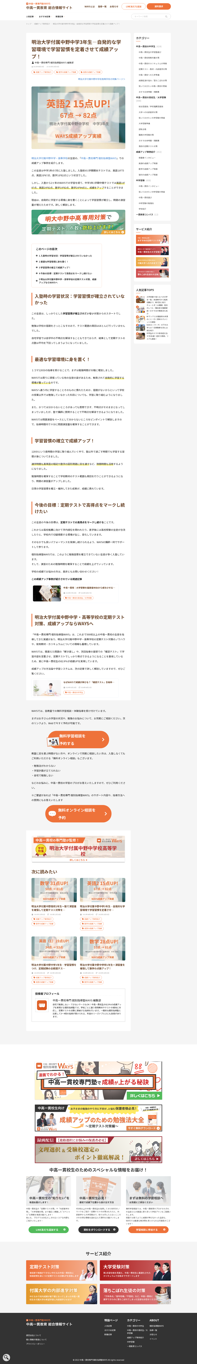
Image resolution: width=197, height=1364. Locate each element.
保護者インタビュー (147, 157)
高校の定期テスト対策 (148, 146)
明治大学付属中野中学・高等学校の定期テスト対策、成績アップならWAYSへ (67, 281)
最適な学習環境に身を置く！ (53, 261)
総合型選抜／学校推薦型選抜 (151, 106)
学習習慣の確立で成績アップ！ (55, 267)
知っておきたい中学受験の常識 (152, 191)
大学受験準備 (144, 123)
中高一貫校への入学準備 (149, 74)
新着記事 (59, 16)
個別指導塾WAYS (157, 1326)
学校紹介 (142, 208)
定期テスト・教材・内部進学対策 (153, 69)
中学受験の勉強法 (146, 203)
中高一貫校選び (145, 197)
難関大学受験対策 (146, 134)
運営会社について (33, 1335)
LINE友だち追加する (47, 1229)
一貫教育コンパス (134, 1346)
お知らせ (114, 6)
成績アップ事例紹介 (42, 23)
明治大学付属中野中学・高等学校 (49, 158)
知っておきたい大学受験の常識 (152, 117)
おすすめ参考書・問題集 (149, 91)
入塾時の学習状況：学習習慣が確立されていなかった (65, 255)
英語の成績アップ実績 (92, 72)
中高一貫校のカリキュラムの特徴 (153, 63)
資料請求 (159, 6)
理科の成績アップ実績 (148, 174)
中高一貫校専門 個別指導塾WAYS (99, 158)
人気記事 (30, 16)
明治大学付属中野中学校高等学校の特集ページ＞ (101, 79)
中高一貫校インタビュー (149, 186)
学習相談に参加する (147, 1229)
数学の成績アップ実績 (67, 72)
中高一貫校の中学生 (135, 1326)
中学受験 (131, 1341)
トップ (28, 23)
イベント (153, 1338)
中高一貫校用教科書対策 (149, 57)
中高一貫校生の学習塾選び (150, 52)
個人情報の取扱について (36, 1339)
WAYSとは (90, 6)
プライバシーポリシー (35, 1343)
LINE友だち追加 (133, 6)
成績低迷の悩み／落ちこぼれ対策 (153, 80)
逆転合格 (142, 129)
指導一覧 (102, 6)
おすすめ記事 (44, 16)
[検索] (166, 16)
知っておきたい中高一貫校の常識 (153, 86)
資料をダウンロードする (97, 1229)
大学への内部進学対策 (148, 112)
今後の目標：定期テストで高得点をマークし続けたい (65, 273)
